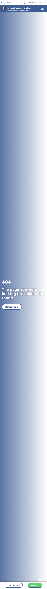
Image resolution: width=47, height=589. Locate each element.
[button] (42, 8)
